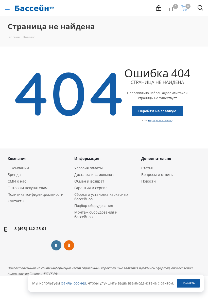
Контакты (16, 201)
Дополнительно (156, 158)
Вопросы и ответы (157, 174)
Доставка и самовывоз (94, 174)
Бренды (14, 174)
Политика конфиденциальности (35, 194)
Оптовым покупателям (27, 187)
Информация (86, 158)
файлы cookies (73, 283)
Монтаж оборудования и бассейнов (95, 214)
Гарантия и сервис (90, 187)
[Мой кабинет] (158, 8)
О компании (18, 168)
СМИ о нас (17, 181)
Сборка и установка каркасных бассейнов (101, 196)
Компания (17, 158)
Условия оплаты (88, 168)
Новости (148, 181)
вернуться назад (160, 120)
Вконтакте (56, 245)
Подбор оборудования (93, 205)
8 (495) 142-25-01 (30, 228)
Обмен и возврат (89, 181)
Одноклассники (69, 245)
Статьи (147, 168)
